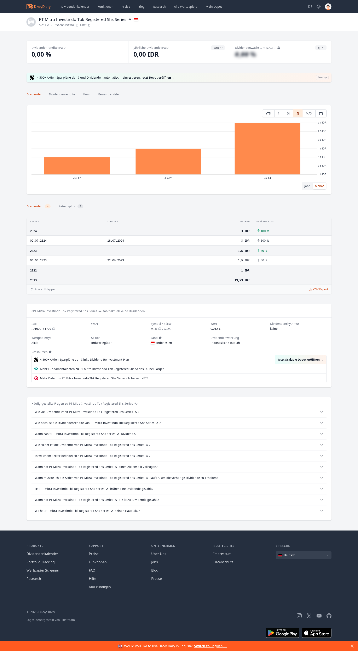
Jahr (307, 186)
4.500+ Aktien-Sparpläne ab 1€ (84, 359)
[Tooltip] (160, 337)
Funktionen (105, 7)
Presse (156, 578)
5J (297, 113)
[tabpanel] (179, 149)
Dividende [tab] (34, 94)
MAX (309, 113)
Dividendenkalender (75, 7)
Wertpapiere (185, 7)
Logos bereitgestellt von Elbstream (51, 620)
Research (34, 578)
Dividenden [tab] (37, 206)
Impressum (222, 553)
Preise (126, 7)
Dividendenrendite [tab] (62, 94)
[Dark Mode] (318, 6)
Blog (154, 570)
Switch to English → (210, 646)
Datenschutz (223, 562)
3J (288, 113)
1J (279, 113)
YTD (268, 113)
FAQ (92, 570)
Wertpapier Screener (43, 570)
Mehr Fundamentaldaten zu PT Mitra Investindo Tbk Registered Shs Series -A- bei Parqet (102, 369)
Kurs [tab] (86, 94)
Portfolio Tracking (41, 562)
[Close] (352, 646)
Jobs (154, 562)
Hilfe (92, 578)
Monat (319, 186)
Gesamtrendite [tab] (108, 94)
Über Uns (158, 553)
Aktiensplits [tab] (70, 206)
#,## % (245, 54)
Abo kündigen (100, 587)
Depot (214, 7)
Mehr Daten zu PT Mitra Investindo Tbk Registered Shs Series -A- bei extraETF (94, 378)
